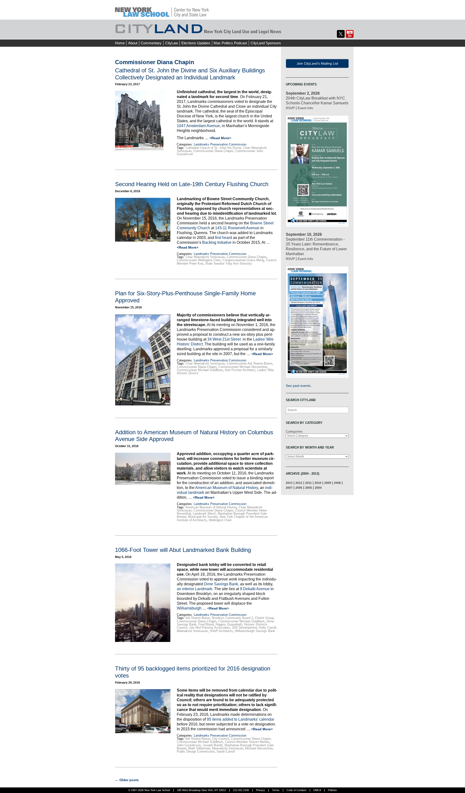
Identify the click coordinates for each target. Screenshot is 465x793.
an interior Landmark (194, 589)
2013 (289, 482)
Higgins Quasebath (229, 624)
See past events (298, 386)
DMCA (317, 790)
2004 (318, 487)
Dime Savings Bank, (221, 584)
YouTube (350, 34)
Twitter (341, 34)
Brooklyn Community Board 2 (232, 618)
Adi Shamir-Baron (197, 618)
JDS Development (244, 627)
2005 (308, 487)
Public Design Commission (196, 751)
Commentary (151, 43)
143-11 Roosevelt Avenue (237, 228)
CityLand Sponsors (266, 43)
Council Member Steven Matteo (247, 742)
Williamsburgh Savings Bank (255, 631)
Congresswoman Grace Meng (243, 260)
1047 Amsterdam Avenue (198, 126)
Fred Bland (206, 624)
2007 (289, 487)
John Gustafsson (189, 745)
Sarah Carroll (226, 751)
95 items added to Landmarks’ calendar (240, 719)
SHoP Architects (221, 631)
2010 (318, 482)
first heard (223, 238)
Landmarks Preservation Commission (220, 144)
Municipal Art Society (203, 516)
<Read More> (220, 138)
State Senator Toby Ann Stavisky (228, 263)
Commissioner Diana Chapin (213, 151)
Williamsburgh (189, 608)
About (132, 43)
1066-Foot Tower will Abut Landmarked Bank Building (183, 550)
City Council (220, 738)
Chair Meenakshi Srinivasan (205, 257)
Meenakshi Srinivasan (192, 631)
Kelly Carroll (267, 627)
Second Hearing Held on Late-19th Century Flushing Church (191, 184)
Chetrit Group (264, 618)
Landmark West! (204, 513)
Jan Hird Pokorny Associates (209, 627)
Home (120, 43)
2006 (298, 487)
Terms (275, 790)
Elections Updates (195, 43)
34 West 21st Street (224, 339)
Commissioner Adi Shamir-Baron (249, 363)
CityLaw (171, 43)
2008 (337, 482)
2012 (298, 482)
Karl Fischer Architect (240, 370)
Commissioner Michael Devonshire (242, 367)
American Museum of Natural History (226, 488)
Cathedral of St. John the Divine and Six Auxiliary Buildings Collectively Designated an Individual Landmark (190, 74)
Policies (332, 790)
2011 (308, 482)
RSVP (290, 108)
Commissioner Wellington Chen (199, 260)
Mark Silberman (199, 748)
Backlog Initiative (217, 242)
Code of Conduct (296, 790)
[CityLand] (162, 10)
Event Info (305, 108)
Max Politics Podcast (230, 43)
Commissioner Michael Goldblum (200, 370)
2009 (327, 482)
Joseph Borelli (213, 745)
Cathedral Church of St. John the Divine (213, 148)
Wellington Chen (220, 520)
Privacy (260, 790)
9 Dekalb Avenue (255, 589)
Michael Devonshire (259, 748)
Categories (294, 431)
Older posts (127, 780)
